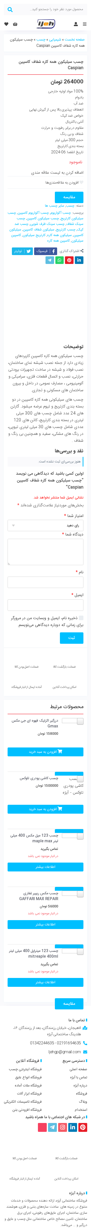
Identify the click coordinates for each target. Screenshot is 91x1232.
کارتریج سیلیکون (34, 235)
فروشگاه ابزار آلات (29, 1094)
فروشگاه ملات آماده (28, 1086)
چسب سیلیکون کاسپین (43, 218)
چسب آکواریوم (61, 213)
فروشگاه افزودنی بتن (27, 1110)
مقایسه (69, 197)
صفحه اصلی (78, 1069)
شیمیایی (55, 40)
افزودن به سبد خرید (43, 752)
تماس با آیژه (78, 1078)
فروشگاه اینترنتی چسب (25, 1069)
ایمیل (77, 595)
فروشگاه (81, 1094)
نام (79, 572)
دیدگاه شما (72, 534)
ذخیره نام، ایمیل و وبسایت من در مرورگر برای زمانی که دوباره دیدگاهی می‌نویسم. (47, 622)
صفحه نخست (75, 40)
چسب (41, 40)
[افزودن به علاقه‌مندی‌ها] (64, 182)
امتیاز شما (73, 516)
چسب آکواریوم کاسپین (33, 213)
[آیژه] (45, 24)
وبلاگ (83, 1102)
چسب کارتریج (65, 230)
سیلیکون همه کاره (59, 235)
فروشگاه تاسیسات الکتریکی (23, 1102)
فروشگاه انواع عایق (28, 1078)
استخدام (81, 1110)
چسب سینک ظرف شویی (47, 224)
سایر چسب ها (54, 206)
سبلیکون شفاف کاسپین (38, 230)
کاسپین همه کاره (58, 241)
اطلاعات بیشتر (45, 867)
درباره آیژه (80, 1086)
